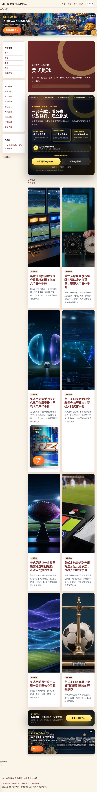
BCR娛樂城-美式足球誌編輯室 (13, 147)
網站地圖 (35, 783)
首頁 (6, 53)
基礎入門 (8, 91)
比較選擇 (8, 122)
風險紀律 (8, 112)
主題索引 (6, 783)
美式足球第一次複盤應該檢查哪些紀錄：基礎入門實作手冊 (42, 566)
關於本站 (25, 783)
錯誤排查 (8, 117)
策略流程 (8, 107)
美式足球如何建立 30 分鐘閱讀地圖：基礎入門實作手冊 (43, 280)
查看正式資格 (79, 718)
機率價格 (8, 102)
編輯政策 (8, 73)
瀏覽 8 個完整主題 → (40, 86)
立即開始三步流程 (46, 161)
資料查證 (8, 97)
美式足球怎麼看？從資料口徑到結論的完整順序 (77, 685)
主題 (69, 4)
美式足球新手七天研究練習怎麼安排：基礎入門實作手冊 (42, 402)
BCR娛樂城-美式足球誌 (14, 3)
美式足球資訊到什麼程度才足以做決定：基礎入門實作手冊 (77, 566)
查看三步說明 (76, 161)
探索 (64, 4)
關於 (81, 4)
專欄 (75, 4)
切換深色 (90, 4)
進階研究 (8, 127)
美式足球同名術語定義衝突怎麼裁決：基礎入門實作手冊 (77, 402)
